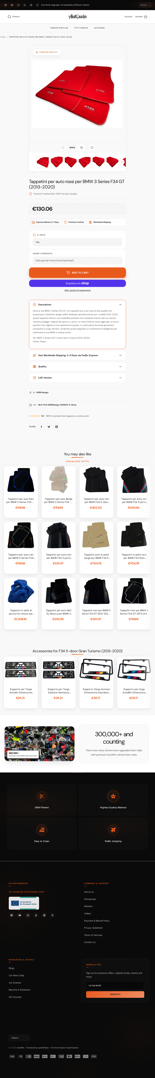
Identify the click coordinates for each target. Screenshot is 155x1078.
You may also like (77, 454)
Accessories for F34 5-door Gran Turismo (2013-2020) (77, 651)
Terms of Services (93, 935)
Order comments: (43, 253)
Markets (88, 906)
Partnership (90, 899)
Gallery (87, 913)
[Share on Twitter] (49, 427)
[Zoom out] (63, 147)
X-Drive (41, 235)
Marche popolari (59, 28)
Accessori (99, 28)
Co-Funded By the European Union (26, 891)
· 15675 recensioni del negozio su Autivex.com (65, 416)
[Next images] (122, 162)
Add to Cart (80, 272)
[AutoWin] (77, 16)
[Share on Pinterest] (56, 427)
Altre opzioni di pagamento (77, 290)
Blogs (12, 968)
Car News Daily (16, 975)
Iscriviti (115, 994)
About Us (89, 892)
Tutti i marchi (81, 28)
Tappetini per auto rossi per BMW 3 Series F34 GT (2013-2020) (40, 37)
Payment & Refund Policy (96, 920)
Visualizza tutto (77, 461)
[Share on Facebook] (41, 427)
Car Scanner (15, 982)
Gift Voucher (15, 997)
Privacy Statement (93, 928)
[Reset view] (92, 147)
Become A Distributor (19, 989)
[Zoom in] (81, 147)
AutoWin (20, 1048)
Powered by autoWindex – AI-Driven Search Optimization (53, 1048)
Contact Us (90, 942)
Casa (3, 37)
